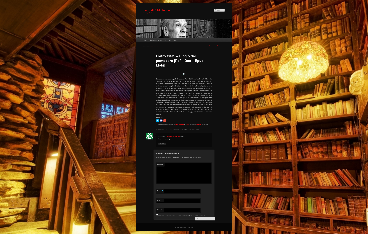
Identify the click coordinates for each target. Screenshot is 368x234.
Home (145, 40)
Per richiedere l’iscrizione (171, 40)
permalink (198, 124)
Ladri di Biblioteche (156, 10)
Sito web (159, 210)
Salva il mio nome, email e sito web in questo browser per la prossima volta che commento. (181, 215)
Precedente (212, 46)
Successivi (221, 46)
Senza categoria (179, 124)
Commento (160, 164)
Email (160, 200)
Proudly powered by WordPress (184, 227)
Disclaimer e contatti (156, 40)
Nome (160, 190)
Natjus (187, 124)
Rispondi (162, 143)
